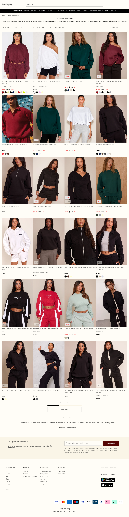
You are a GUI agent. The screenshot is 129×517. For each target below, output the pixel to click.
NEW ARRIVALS (17, 11)
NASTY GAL (112, 11)
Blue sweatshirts (60, 422)
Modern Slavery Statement (30, 476)
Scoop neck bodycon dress (108, 422)
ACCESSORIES (93, 11)
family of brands (71, 450)
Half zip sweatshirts (72, 427)
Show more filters (59, 27)
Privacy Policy (44, 474)
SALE (106, 11)
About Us (25, 471)
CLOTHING (26, 11)
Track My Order (62, 474)
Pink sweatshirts (71, 422)
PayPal (7, 489)
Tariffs (42, 484)
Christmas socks (24, 422)
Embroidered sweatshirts (48, 422)
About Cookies (44, 476)
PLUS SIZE (49, 11)
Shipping (8, 479)
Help (7, 471)
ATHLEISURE (41, 11)
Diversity (25, 474)
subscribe (111, 443)
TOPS (78, 11)
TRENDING (61, 11)
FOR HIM (100, 11)
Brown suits (62, 427)
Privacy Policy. (84, 452)
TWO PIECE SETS (70, 11)
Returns (8, 474)
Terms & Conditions (45, 471)
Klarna (7, 487)
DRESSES (33, 11)
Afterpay (8, 484)
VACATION (84, 11)
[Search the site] (101, 4)
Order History (61, 471)
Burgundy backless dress (92, 422)
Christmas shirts (35, 422)
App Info (42, 479)
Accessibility (43, 481)
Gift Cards (8, 481)
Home (3, 15)
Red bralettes (80, 422)
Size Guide (8, 476)
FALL (55, 11)
